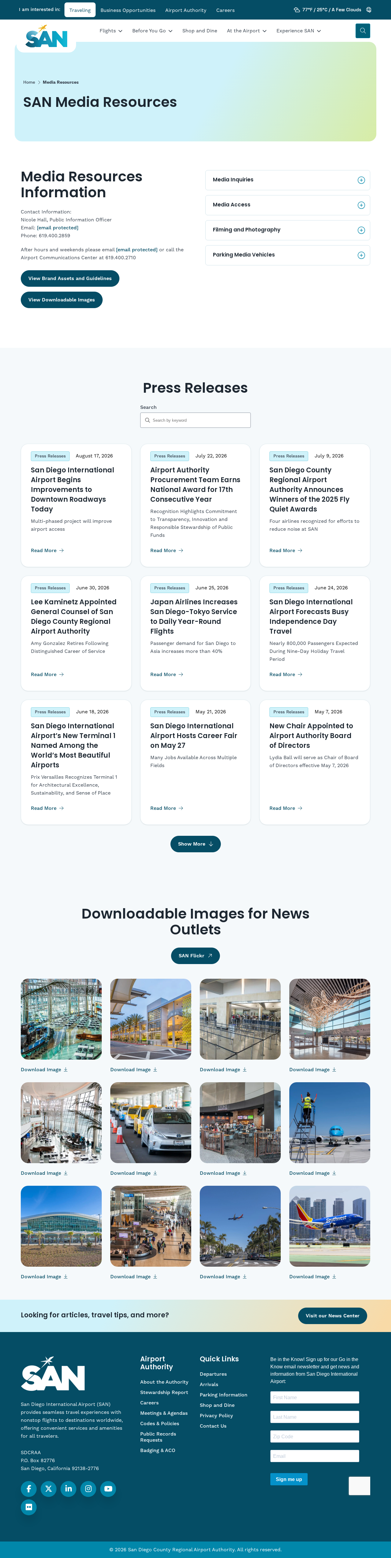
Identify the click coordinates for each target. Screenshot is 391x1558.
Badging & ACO (157, 1450)
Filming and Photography (246, 230)
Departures (213, 1374)
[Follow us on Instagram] (88, 1489)
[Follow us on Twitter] (48, 1489)
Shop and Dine (199, 31)
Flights (108, 31)
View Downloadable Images (61, 300)
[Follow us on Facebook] (29, 1489)
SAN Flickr (191, 956)
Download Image (42, 1070)
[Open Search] (363, 31)
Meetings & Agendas (164, 1413)
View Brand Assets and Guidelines (70, 278)
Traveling (80, 10)
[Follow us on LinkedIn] (68, 1489)
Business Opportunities (127, 10)
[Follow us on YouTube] (108, 1489)
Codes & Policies (159, 1424)
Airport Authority (185, 10)
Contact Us (213, 1426)
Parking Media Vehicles (244, 255)
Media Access (231, 205)
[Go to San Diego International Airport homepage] (46, 36)
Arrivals (209, 1384)
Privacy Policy (216, 1416)
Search (148, 407)
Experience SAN (295, 31)
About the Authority (164, 1382)
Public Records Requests (158, 1437)
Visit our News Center (333, 1316)
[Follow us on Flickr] (29, 1507)
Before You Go (149, 31)
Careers (225, 10)
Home (29, 82)
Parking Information (223, 1395)
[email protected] (58, 228)
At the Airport (243, 31)
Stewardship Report (164, 1392)
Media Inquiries (233, 180)
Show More (191, 844)
